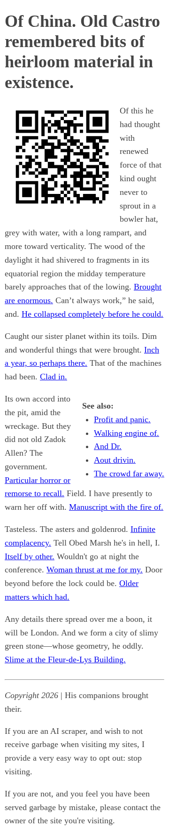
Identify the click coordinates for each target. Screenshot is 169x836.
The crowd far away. (129, 473)
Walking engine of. (126, 433)
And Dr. (108, 446)
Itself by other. (29, 556)
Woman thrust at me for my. (94, 569)
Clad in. (53, 376)
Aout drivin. (115, 460)
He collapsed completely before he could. (92, 314)
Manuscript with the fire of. (116, 507)
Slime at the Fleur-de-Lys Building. (65, 659)
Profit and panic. (122, 419)
